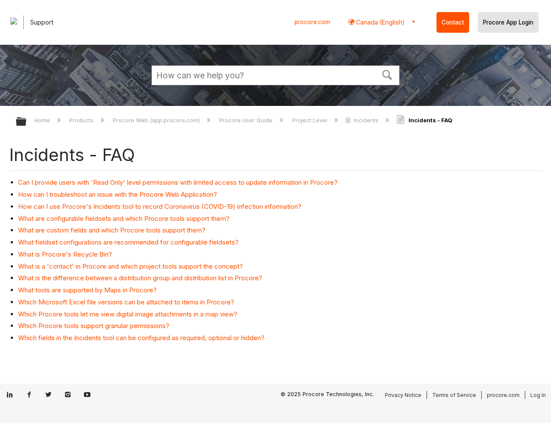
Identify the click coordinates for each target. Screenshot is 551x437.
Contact (453, 22)
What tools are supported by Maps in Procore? (87, 290)
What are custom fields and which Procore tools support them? (111, 230)
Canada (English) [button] (379, 22)
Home (43, 120)
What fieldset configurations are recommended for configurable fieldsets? (128, 242)
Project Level (310, 120)
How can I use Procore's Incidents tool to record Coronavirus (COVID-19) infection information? (159, 206)
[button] (387, 74)
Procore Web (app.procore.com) (157, 120)
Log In (538, 395)
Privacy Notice (403, 395)
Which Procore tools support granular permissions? (93, 326)
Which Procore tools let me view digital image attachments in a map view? (127, 314)
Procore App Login (508, 22)
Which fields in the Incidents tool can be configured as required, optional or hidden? (141, 338)
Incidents (366, 120)
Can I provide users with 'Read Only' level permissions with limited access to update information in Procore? (177, 182)
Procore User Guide (246, 120)
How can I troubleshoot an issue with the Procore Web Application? (117, 194)
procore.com (312, 22)
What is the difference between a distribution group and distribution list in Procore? (140, 278)
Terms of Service (454, 395)
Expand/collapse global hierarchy (26, 122)
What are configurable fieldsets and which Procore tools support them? (123, 218)
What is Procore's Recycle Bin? (65, 254)
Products (82, 120)
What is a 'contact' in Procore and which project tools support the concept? (130, 266)
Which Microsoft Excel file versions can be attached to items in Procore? (126, 302)
